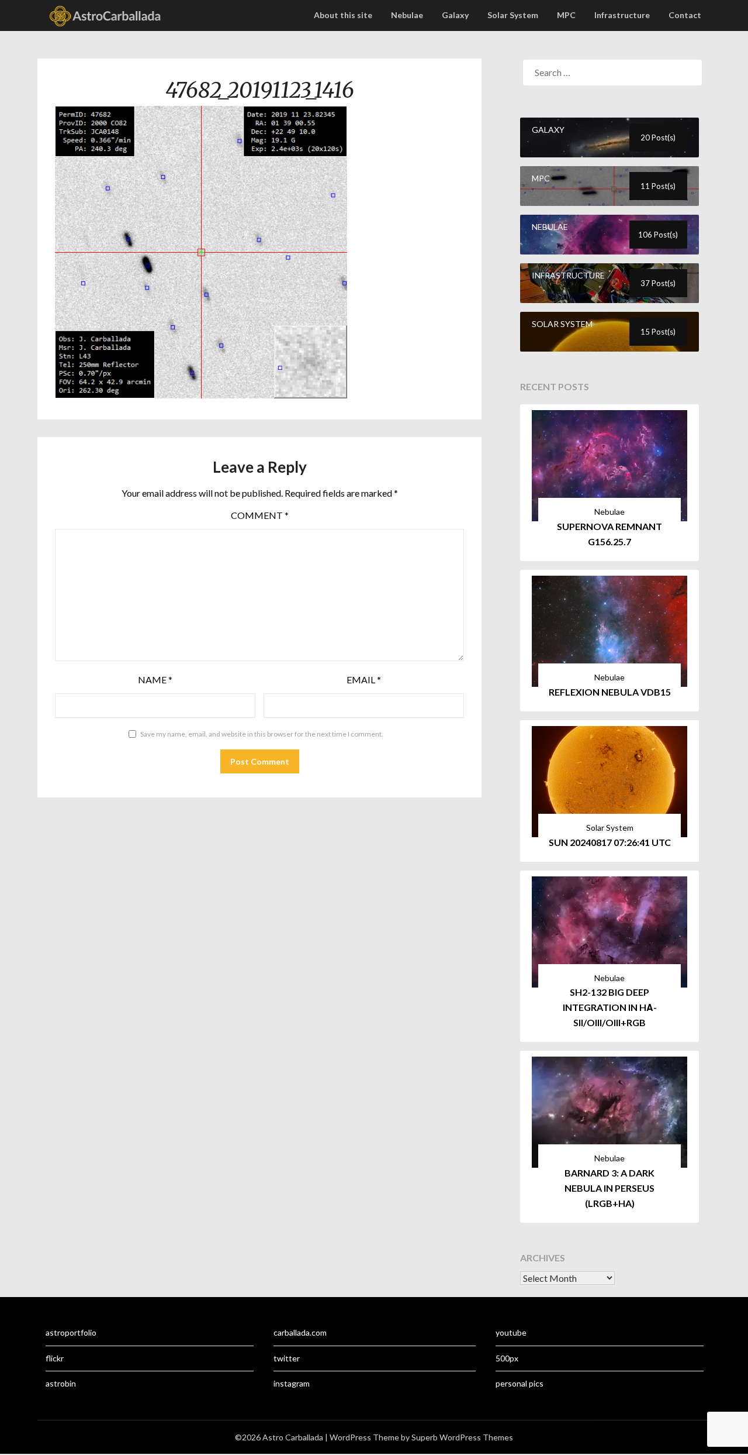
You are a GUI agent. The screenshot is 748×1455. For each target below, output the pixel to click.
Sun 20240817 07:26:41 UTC (610, 842)
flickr (55, 1358)
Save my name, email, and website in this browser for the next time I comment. (261, 734)
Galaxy (455, 15)
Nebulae (407, 15)
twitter (286, 1358)
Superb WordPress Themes (462, 1437)
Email (364, 679)
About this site (343, 15)
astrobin (61, 1383)
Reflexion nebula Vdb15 (610, 691)
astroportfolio (71, 1332)
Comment (260, 515)
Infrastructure (622, 15)
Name (155, 679)
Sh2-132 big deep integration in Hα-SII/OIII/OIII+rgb (610, 1007)
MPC (566, 15)
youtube (511, 1332)
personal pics (519, 1383)
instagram (291, 1383)
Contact (685, 15)
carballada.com (300, 1332)
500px (507, 1358)
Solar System (512, 15)
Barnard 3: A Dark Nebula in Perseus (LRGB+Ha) (609, 1188)
